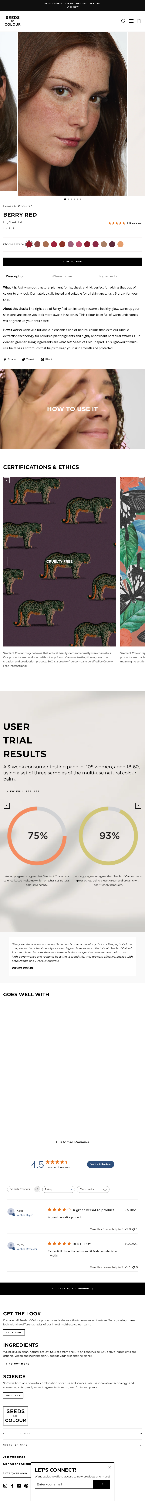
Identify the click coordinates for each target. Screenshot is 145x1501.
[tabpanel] (72, 317)
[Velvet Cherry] (112, 244)
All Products (22, 206)
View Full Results (23, 791)
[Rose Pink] (79, 244)
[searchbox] (20, 1189)
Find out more (17, 1364)
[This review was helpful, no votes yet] (126, 1229)
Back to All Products (75, 1288)
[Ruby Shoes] (87, 244)
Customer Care (15, 1445)
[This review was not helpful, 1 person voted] (133, 1229)
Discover (13, 1395)
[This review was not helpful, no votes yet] (133, 1267)
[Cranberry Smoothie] (54, 244)
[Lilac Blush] (70, 244)
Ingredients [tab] (108, 276)
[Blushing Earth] (37, 244)
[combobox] (58, 1189)
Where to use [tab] (62, 276)
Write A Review (100, 1164)
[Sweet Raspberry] (95, 244)
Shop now (14, 1332)
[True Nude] (104, 244)
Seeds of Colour (16, 1433)
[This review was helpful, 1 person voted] (126, 1267)
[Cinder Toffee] (45, 244)
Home (7, 206)
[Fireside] (62, 244)
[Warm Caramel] (120, 244)
